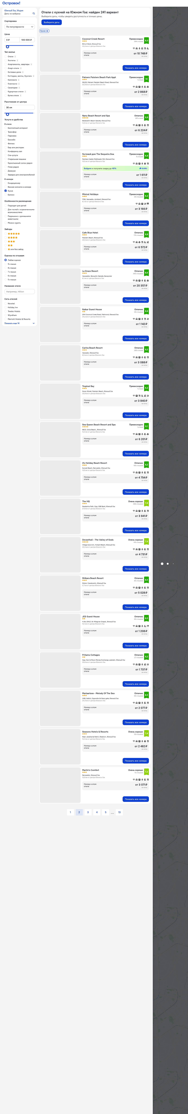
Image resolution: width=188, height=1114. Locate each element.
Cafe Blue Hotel (90, 232)
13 (119, 812)
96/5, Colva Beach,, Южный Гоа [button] (94, 430)
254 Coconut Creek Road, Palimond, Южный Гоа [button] (100, 314)
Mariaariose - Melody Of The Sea (98, 693)
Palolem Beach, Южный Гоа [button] (92, 238)
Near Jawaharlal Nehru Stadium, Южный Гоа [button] (99, 737)
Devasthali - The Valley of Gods (98, 539)
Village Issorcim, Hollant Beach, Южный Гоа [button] (98, 545)
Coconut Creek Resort (93, 38)
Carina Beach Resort (92, 347)
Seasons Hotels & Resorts (95, 731)
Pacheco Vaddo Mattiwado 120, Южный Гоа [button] (98, 159)
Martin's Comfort (90, 770)
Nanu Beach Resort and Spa (96, 115)
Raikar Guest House (92, 309)
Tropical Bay (88, 386)
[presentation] (19, 26)
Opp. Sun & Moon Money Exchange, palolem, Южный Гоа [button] (103, 660)
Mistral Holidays (90, 194)
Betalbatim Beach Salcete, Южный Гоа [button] (96, 121)
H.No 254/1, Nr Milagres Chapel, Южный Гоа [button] (99, 621)
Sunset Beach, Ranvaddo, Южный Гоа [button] (96, 468)
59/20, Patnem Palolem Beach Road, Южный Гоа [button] (100, 82)
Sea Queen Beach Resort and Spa (98, 424)
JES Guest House (91, 616)
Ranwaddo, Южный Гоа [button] (91, 775)
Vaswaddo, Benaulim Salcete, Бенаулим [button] (97, 276)
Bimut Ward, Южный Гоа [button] (91, 44)
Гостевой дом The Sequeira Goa (98, 154)
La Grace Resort (90, 271)
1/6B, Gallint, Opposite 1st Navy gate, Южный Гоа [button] (100, 698)
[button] (19, 12)
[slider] (7, 46)
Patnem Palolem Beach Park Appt (99, 77)
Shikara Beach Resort (93, 578)
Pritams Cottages (91, 654)
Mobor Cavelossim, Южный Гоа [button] (94, 583)
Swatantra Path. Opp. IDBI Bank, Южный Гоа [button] (98, 506)
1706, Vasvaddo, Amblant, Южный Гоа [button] (96, 199)
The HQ (86, 501)
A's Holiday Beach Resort (94, 463)
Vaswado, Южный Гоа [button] (90, 353)
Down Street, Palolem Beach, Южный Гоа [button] (97, 391)
